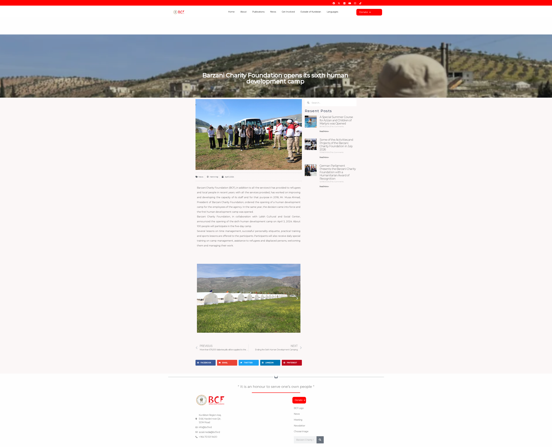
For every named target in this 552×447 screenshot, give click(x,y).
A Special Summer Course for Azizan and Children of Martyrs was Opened (336, 120)
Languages (332, 11)
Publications (258, 11)
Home (231, 11)
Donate (363, 12)
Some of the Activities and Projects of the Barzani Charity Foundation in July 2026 (336, 144)
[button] (200, 298)
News (273, 11)
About (243, 11)
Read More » (324, 131)
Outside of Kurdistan (310, 11)
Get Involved (288, 11)
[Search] (320, 439)
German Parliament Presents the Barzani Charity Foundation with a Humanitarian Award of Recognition (338, 172)
